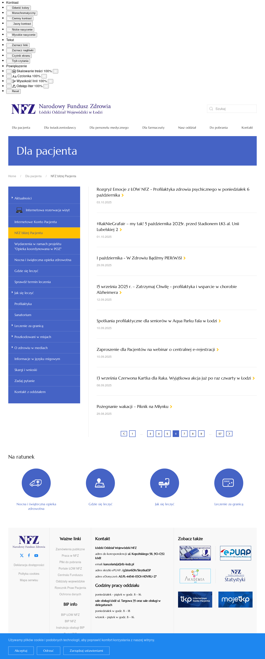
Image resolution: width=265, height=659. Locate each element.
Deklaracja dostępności (29, 565)
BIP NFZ (70, 621)
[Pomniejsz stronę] (9, 71)
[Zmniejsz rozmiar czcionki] (9, 76)
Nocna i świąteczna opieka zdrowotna (42, 260)
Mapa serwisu (29, 580)
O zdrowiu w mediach (31, 348)
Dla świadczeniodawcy (60, 127)
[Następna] (229, 433)
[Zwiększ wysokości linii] (50, 81)
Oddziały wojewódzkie (70, 581)
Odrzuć (48, 651)
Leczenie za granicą (28, 326)
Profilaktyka (23, 304)
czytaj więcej (196, 553)
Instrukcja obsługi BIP (70, 627)
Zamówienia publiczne (70, 549)
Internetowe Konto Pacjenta (35, 222)
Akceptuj (21, 651)
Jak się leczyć (24, 293)
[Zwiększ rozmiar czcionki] (44, 76)
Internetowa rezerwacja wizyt (48, 210)
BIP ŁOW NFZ (70, 615)
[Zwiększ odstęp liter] (46, 86)
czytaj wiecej (196, 576)
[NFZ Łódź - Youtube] (36, 555)
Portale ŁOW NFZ (70, 568)
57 (220, 433)
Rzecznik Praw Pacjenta (70, 588)
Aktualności (23, 198)
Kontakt (247, 127)
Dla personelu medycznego (109, 127)
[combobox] (232, 109)
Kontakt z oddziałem (30, 392)
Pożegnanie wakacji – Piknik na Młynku (132, 406)
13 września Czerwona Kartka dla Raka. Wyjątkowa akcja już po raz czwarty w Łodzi (174, 378)
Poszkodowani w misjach (32, 337)
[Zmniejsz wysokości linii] (9, 81)
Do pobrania (219, 127)
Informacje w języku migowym (37, 359)
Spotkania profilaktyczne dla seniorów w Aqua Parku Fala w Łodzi (157, 320)
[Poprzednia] (124, 433)
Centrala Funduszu (70, 575)
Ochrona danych (70, 594)
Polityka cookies (28, 573)
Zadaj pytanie (24, 381)
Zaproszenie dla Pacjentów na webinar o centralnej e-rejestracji (156, 349)
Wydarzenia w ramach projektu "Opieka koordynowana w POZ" (37, 246)
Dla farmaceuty (153, 127)
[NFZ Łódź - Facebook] (29, 555)
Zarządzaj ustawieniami (86, 651)
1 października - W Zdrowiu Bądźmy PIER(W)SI (139, 258)
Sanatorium (22, 315)
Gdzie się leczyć (26, 271)
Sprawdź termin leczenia (32, 282)
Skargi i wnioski (25, 370)
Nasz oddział (187, 127)
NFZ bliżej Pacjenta (28, 233)
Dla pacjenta (21, 127)
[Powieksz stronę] (55, 71)
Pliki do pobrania (70, 562)
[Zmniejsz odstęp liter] (9, 86)
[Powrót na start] (101, 108)
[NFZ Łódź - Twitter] (22, 555)
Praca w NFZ (70, 555)
